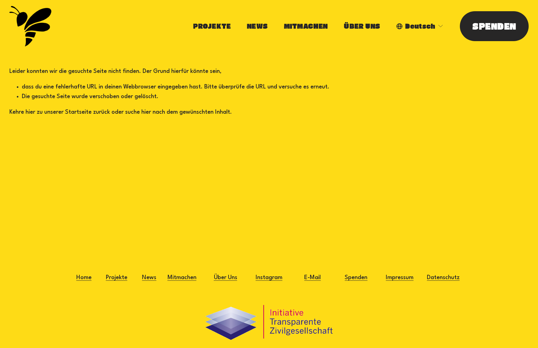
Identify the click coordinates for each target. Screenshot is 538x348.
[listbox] (420, 26)
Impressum (399, 277)
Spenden (356, 277)
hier (30, 112)
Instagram (269, 277)
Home (84, 277)
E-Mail (312, 277)
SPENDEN (494, 26)
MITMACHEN (306, 26)
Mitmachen (182, 277)
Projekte (116, 277)
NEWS (257, 26)
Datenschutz (443, 277)
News (149, 277)
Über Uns (225, 277)
